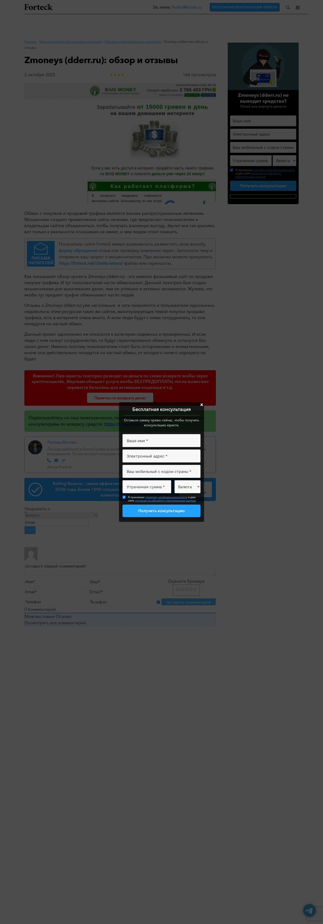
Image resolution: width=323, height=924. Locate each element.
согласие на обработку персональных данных (165, 500)
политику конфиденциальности (166, 497)
